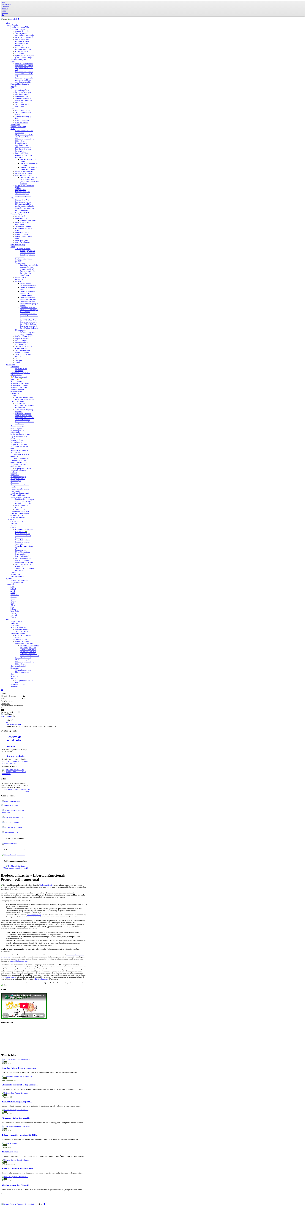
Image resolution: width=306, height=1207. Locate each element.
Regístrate (5, 703)
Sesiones (10, 746)
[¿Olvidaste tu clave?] (24, 698)
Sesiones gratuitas (15, 756)
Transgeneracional (34, 915)
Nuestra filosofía (6, 5)
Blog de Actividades (13, 724)
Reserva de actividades (13, 738)
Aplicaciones (5, 7)
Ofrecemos (5, 9)
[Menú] (4, 19)
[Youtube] (16, 19)
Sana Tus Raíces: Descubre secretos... (19, 1068)
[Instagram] (18, 19)
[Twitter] (39, 1204)
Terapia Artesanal (10, 1152)
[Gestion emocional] (9, 832)
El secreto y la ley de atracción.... (17, 1118)
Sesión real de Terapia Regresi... (17, 1101)
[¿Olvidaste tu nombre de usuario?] (2, 696)
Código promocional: (15, 868)
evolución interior (9, 977)
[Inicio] (11, 19)
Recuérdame (5, 701)
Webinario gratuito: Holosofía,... (17, 1185)
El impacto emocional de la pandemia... (20, 1085)
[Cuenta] (2, 710)
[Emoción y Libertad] (9, 805)
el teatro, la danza (41, 979)
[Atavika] (9, 844)
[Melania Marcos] (15, 812)
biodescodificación (46, 885)
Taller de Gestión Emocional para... (18, 1168)
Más (3, 15)
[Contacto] (2, 690)
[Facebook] (14, 19)
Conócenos (5, 13)
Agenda (4, 11)
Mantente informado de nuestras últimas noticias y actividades (14, 772)
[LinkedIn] (42, 1204)
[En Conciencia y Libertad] (12, 827)
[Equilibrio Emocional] (10, 822)
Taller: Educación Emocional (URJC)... (20, 1135)
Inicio (3, 2)
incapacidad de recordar (18, 961)
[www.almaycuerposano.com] (10, 801)
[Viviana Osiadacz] (12, 817)
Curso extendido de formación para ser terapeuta (15, 762)
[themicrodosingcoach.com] (15, 866)
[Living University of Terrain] (13, 855)
